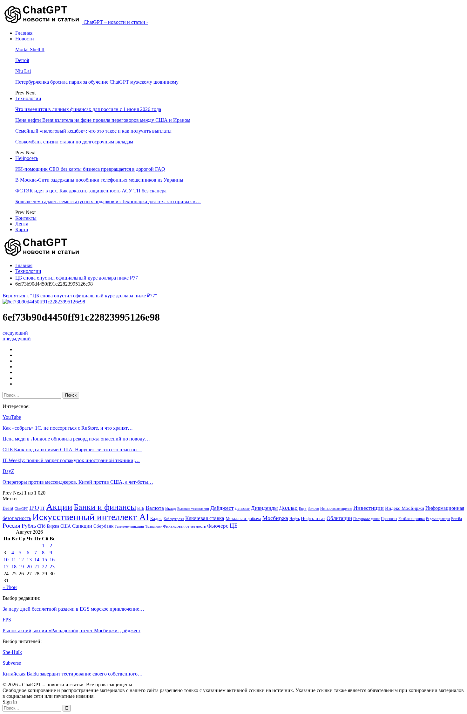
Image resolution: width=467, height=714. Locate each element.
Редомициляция (438, 519)
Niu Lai (23, 71)
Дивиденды (264, 508)
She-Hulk (12, 652)
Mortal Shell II (29, 49)
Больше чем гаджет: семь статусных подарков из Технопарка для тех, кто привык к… (108, 201)
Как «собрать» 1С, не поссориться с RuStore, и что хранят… (68, 428)
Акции (59, 507)
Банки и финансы (105, 507)
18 (14, 566)
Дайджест (222, 508)
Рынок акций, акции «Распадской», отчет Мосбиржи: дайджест (71, 630)
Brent (8, 508)
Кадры (156, 518)
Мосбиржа (275, 518)
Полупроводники (366, 519)
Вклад (170, 508)
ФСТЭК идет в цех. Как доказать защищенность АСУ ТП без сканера (90, 190)
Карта (21, 229)
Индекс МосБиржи (404, 508)
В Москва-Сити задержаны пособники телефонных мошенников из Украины (99, 180)
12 (21, 559)
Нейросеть (26, 158)
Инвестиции (368, 508)
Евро (303, 508)
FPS (7, 619)
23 (52, 566)
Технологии (28, 98)
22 (44, 566)
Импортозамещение (336, 508)
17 (6, 566)
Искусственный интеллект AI (90, 517)
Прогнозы (389, 518)
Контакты (26, 218)
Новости (24, 38)
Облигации (339, 518)
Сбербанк (103, 526)
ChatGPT (21, 508)
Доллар (288, 507)
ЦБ (234, 525)
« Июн (10, 587)
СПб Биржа (48, 526)
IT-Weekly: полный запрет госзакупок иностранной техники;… (71, 460)
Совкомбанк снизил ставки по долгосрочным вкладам (74, 141)
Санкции (82, 526)
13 (29, 559)
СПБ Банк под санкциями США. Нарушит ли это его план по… (72, 449)
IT (42, 508)
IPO (34, 507)
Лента (21, 223)
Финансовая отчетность (184, 526)
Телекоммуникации (129, 526)
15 (44, 559)
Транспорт (153, 526)
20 (29, 566)
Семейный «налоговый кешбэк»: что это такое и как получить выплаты (93, 131)
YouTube (12, 417)
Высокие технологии (193, 508)
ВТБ (140, 508)
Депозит (242, 508)
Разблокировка (411, 518)
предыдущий (17, 338)
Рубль (29, 526)
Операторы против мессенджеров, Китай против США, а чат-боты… (78, 482)
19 (21, 566)
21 (36, 566)
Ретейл (456, 518)
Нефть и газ (313, 518)
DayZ (8, 471)
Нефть (294, 518)
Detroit (22, 60)
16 (52, 559)
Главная (23, 33)
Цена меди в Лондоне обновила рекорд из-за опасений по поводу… (76, 438)
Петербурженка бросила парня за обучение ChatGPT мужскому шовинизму (97, 82)
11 (13, 559)
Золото (313, 508)
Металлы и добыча (243, 518)
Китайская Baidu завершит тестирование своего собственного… (73, 673)
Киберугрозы (174, 519)
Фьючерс (217, 526)
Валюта (155, 508)
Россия (11, 525)
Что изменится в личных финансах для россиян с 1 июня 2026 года (88, 109)
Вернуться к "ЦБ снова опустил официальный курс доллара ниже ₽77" (80, 295)
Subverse (12, 663)
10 (6, 559)
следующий (15, 333)
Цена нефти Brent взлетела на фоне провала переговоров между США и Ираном (102, 120)
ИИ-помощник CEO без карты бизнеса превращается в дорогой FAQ (90, 169)
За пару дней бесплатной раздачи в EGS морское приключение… (73, 609)
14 (36, 559)
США (65, 526)
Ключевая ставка (204, 518)
